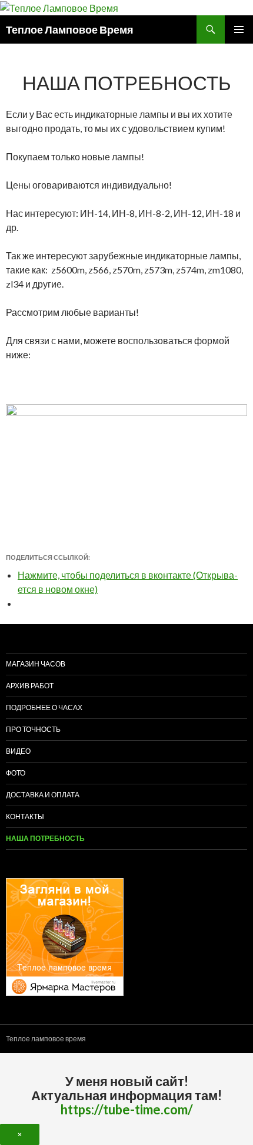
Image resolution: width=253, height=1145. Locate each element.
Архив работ (30, 685)
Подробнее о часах (44, 707)
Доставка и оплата (42, 794)
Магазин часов (35, 663)
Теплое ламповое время (46, 1038)
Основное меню (239, 29)
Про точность (33, 729)
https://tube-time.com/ (127, 1109)
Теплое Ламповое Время (70, 29)
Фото (15, 772)
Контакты (25, 816)
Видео (18, 751)
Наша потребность (45, 838)
